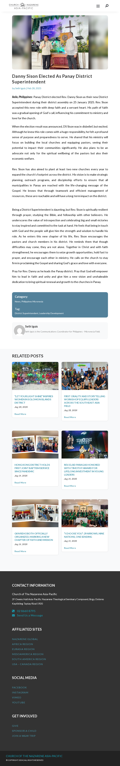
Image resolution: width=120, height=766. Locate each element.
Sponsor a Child (24, 730)
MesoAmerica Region (28, 654)
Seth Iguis (20, 88)
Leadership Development (51, 313)
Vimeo (16, 697)
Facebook (19, 687)
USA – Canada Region (27, 664)
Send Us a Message (30, 615)
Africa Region (22, 644)
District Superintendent (26, 313)
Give (15, 725)
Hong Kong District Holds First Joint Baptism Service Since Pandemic (32, 468)
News (17, 301)
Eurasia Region (23, 649)
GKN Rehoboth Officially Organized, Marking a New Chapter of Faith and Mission (34, 536)
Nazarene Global (25, 639)
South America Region (29, 659)
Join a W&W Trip (24, 735)
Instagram (20, 692)
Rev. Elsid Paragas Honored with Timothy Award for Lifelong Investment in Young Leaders (84, 469)
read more (20, 414)
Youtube (18, 702)
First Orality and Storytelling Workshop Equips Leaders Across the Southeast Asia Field (84, 401)
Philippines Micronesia (32, 301)
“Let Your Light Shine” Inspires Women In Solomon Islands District (34, 399)
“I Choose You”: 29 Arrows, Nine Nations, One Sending (84, 535)
